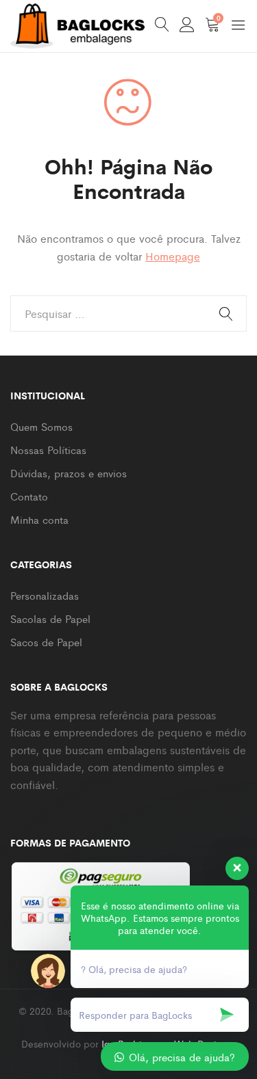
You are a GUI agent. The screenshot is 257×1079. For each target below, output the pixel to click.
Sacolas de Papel (50, 618)
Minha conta (39, 519)
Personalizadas (44, 595)
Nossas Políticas (48, 449)
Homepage (172, 256)
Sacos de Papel (46, 642)
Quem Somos (41, 426)
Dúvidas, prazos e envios (68, 473)
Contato (29, 496)
